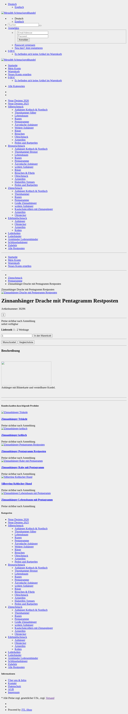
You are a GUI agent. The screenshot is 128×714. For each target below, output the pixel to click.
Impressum (14, 692)
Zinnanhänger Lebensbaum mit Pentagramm (27, 499)
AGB (11, 689)
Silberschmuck (16, 106)
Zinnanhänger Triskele (14, 419)
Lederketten (14, 233)
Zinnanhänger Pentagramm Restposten (23, 451)
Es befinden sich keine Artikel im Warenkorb (38, 54)
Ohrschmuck (21, 136)
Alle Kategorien (16, 86)
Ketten (18, 230)
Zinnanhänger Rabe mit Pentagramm (22, 467)
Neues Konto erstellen (19, 74)
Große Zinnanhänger (26, 203)
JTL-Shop (26, 709)
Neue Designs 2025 (18, 103)
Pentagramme (22, 121)
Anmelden (23, 40)
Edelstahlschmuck (17, 218)
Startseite (13, 65)
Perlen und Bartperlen (26, 142)
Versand (50, 698)
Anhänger (20, 221)
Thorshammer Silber (25, 112)
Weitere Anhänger (24, 127)
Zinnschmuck (15, 188)
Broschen (20, 133)
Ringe (18, 130)
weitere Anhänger (24, 166)
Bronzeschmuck (16, 145)
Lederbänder (14, 236)
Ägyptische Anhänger (26, 124)
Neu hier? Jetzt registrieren (29, 48)
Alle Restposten (16, 248)
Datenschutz (14, 686)
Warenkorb (14, 71)
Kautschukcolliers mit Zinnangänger (34, 209)
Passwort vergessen (25, 45)
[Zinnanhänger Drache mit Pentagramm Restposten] (29, 292)
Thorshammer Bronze (26, 151)
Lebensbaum (21, 115)
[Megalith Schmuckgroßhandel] (18, 12)
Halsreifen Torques (25, 182)
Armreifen (20, 139)
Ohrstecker (20, 215)
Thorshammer (22, 194)
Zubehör (12, 245)
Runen (18, 118)
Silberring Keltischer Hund (16, 483)
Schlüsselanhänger (18, 242)
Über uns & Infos (17, 680)
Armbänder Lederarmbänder (23, 239)
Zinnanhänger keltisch (14, 435)
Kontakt (12, 683)
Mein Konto (14, 68)
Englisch (19, 7)
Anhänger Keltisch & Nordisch (31, 109)
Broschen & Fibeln (25, 173)
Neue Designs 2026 (18, 100)
